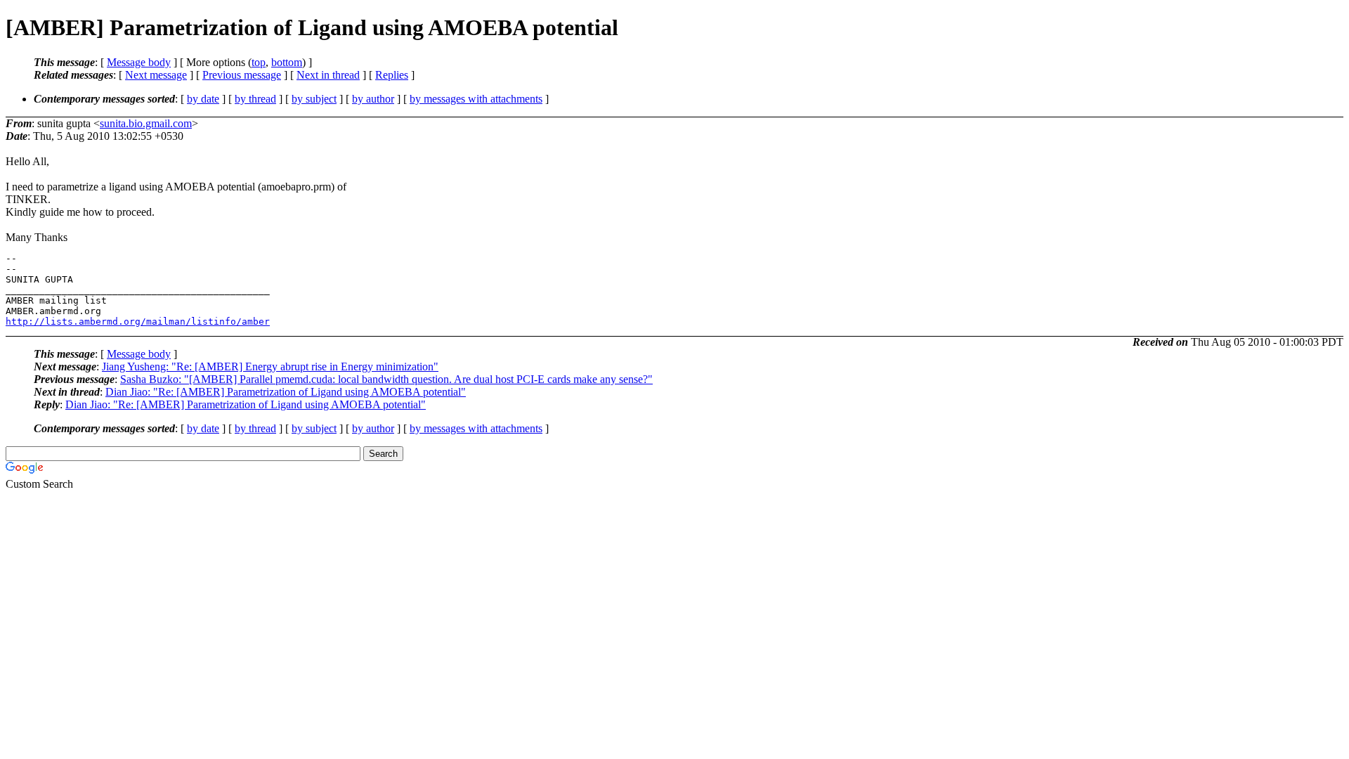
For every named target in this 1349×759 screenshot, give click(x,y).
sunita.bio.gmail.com (146, 123)
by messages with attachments (476, 99)
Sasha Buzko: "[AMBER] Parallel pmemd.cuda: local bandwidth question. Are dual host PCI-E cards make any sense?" (386, 379)
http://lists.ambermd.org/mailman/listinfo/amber (138, 321)
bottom (286, 62)
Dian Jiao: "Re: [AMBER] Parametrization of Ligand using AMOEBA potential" (285, 392)
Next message (156, 75)
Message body (139, 62)
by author (373, 99)
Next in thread (328, 75)
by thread (255, 99)
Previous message (241, 75)
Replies (391, 75)
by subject (314, 99)
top (259, 62)
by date (203, 99)
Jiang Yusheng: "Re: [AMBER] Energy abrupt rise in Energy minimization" (270, 366)
